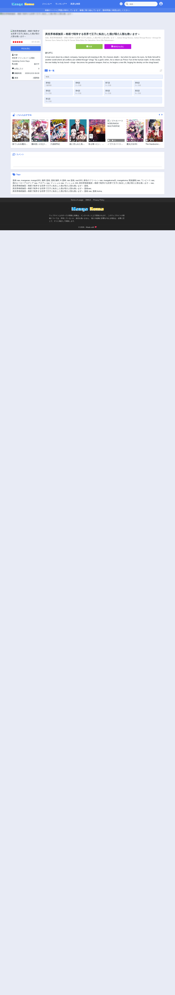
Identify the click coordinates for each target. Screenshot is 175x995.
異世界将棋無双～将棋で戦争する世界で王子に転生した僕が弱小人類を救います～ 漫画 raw (52, 191)
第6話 (137, 83)
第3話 (107, 91)
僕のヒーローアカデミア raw (25, 183)
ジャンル (46, 4)
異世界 (14, 58)
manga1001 (36, 180)
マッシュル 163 (71, 183)
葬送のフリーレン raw (93, 180)
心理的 (32, 58)
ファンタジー (23, 58)
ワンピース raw (147, 180)
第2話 (137, 91)
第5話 (48, 91)
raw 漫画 (70, 180)
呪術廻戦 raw (134, 180)
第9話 (48, 83)
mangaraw (25, 180)
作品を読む (25, 48)
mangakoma (122, 180)
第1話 (48, 99)
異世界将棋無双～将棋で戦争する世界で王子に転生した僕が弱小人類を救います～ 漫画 (50, 186)
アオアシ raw (44, 183)
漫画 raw (16, 180)
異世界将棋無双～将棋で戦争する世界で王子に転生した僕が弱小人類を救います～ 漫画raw (52, 188)
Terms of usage (77, 200)
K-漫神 (63, 180)
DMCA (88, 200)
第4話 (77, 91)
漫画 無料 (55, 180)
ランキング (60, 4)
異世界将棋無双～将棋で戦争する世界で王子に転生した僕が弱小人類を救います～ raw (116, 183)
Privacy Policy (98, 200)
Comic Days (25, 61)
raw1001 (79, 180)
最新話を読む (118, 47)
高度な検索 (75, 4)
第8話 (77, 83)
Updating (15, 61)
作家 (90, 47)
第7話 (107, 83)
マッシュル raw (57, 183)
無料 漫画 (46, 180)
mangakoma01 (110, 180)
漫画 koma (97, 191)
